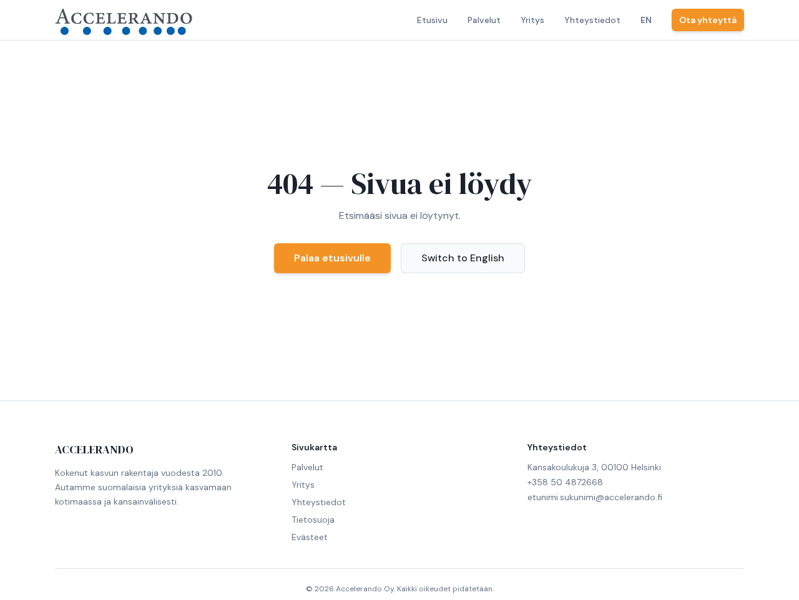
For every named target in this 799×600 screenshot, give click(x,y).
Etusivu (432, 20)
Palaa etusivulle (332, 257)
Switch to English (462, 257)
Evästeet (310, 537)
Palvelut (484, 20)
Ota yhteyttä (708, 20)
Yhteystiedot (592, 20)
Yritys (532, 20)
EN (646, 20)
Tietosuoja (313, 519)
